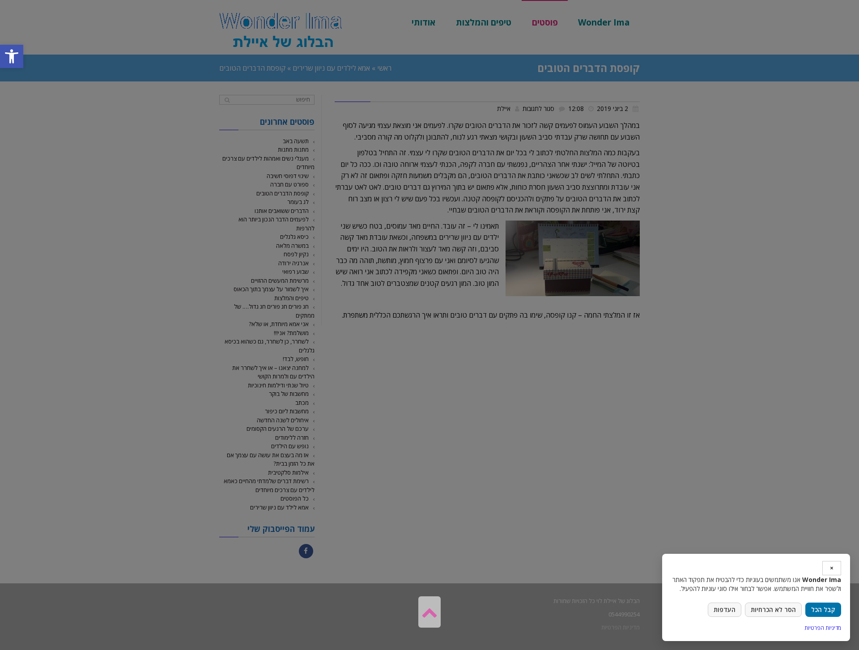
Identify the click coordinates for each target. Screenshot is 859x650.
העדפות (725, 609)
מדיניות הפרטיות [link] (822, 628)
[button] (11, 56)
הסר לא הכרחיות (773, 609)
